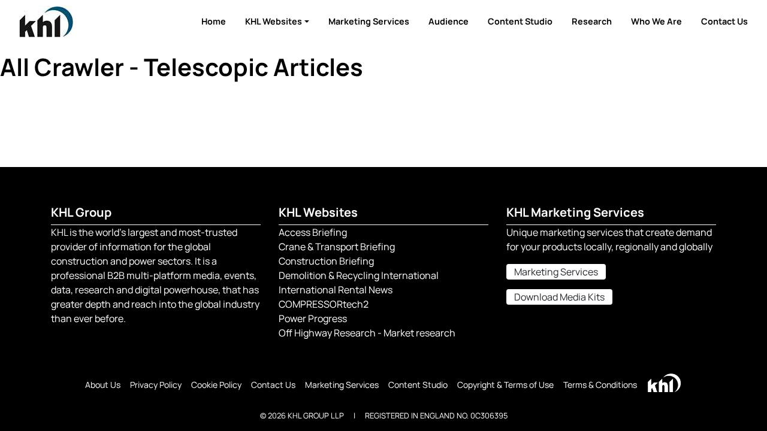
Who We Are (656, 21)
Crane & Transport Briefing (337, 246)
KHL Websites (273, 21)
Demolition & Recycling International (359, 275)
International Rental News (335, 289)
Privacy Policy (156, 384)
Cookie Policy (216, 384)
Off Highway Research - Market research (367, 332)
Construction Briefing (326, 261)
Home (213, 21)
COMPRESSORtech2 (324, 304)
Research (592, 21)
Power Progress (313, 318)
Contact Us (724, 21)
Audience (448, 21)
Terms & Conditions (600, 384)
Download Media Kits (559, 296)
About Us (102, 384)
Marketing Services (368, 21)
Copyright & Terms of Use (505, 384)
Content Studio (520, 21)
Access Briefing (313, 232)
